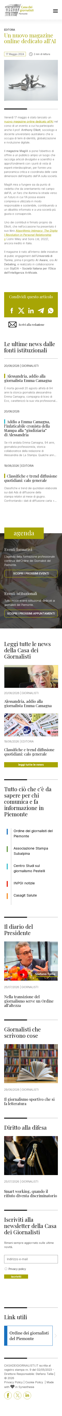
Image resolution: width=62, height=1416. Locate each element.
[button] (55, 1336)
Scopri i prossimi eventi (31, 573)
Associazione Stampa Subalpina (31, 851)
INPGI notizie (24, 883)
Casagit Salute (25, 895)
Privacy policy (17, 1269)
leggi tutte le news (31, 764)
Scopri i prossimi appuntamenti (31, 613)
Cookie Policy (34, 1382)
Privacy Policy (13, 1382)
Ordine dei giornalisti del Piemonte (33, 833)
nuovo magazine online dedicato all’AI (28, 121)
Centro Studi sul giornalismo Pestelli (29, 868)
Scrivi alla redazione (31, 324)
